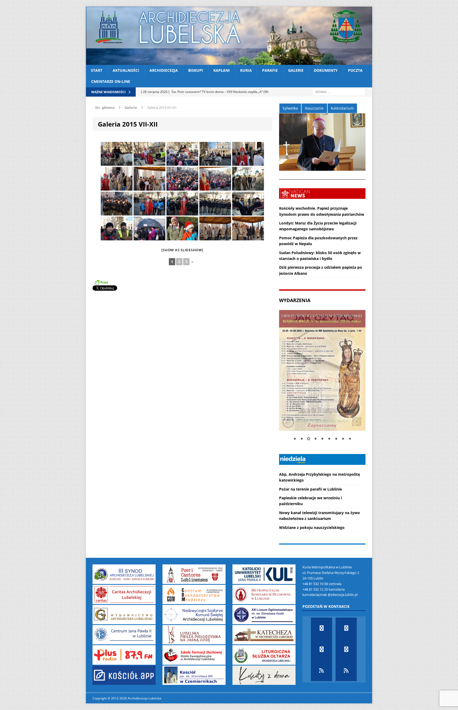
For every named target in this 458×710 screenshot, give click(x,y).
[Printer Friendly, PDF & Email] (101, 282)
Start (96, 70)
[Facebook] (321, 628)
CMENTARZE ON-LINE (110, 81)
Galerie (295, 70)
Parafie (270, 70)
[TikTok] (321, 670)
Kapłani (221, 70)
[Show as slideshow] (182, 250)
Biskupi (195, 70)
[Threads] (346, 670)
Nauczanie (314, 108)
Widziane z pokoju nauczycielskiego (312, 527)
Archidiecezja (163, 70)
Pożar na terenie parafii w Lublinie (310, 489)
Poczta (355, 70)
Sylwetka (290, 108)
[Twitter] (346, 628)
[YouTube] (321, 649)
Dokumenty (326, 70)
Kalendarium (342, 108)
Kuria (246, 70)
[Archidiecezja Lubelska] (229, 36)
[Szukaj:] (338, 91)
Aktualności (126, 70)
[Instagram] (346, 649)
